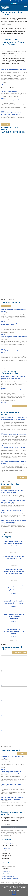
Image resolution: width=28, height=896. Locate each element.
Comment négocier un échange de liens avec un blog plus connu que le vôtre (14, 571)
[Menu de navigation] (25, 7)
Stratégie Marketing (10, 484)
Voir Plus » (3, 84)
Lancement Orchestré (10, 750)
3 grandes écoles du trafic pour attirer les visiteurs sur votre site (14, 543)
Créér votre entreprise (10, 302)
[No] (26, 890)
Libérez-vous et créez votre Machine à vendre (14, 434)
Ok (14, 893)
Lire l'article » (3, 433)
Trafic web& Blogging (6, 536)
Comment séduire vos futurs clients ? (12, 784)
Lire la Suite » (3, 98)
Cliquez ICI (14, 3)
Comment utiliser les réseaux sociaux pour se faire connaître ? (14, 616)
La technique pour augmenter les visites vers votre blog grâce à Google (14, 588)
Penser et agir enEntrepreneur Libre (9, 372)
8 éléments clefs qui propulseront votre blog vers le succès (14, 631)
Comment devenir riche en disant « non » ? (13, 389)
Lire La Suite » (3, 321)
